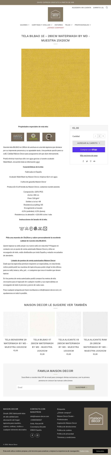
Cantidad (76, 136)
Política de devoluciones (66, 427)
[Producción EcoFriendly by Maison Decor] (33, 137)
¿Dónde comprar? (55, 28)
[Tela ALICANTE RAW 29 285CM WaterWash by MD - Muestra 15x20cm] (95, 324)
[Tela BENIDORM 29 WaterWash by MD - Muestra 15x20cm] (15, 324)
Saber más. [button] (84, 451)
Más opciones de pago (89, 156)
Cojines (23, 25)
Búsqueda (61, 409)
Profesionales (82, 25)
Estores (59, 25)
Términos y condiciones (66, 437)
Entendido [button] (100, 451)
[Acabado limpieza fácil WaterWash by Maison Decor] (17, 137)
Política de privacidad (65, 434)
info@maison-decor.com (39, 416)
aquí (37, 162)
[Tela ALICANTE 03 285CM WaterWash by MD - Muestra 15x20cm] (68, 324)
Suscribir (80, 387)
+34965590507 (36, 420)
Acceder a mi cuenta (81, 7)
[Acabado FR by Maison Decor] (48, 137)
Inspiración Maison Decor (67, 423)
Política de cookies (64, 430)
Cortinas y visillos (41, 25)
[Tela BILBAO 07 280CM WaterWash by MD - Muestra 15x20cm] (42, 324)
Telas (67, 25)
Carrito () (98, 7)
